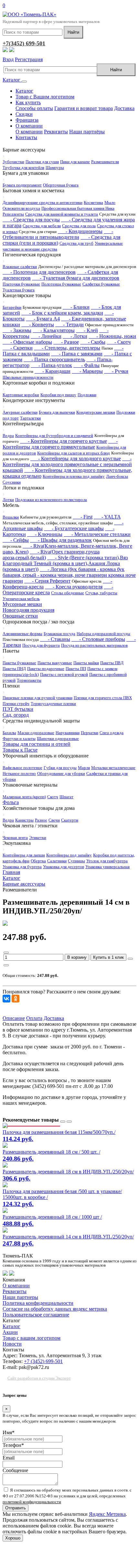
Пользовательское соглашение (36, 1314)
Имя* (9, 1432)
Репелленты (13, 214)
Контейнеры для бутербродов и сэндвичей (54, 435)
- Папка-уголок (51, 365)
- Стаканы (55, 639)
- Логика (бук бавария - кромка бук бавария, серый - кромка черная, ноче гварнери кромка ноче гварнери (69, 575)
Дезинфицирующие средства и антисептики (42, 202)
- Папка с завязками (76, 353)
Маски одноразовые (35, 732)
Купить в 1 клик (108, 957)
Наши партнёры (87, 131)
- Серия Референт (47, 581)
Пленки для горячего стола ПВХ (103, 697)
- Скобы (92, 342)
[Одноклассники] (15, 998)
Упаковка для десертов (63, 866)
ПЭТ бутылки (18, 709)
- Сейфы (16, 540)
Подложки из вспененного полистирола (51, 499)
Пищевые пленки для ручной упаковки (37, 697)
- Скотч (119, 342)
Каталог (12, 80)
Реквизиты (56, 131)
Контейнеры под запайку (69, 855)
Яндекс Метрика (107, 1514)
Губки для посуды (60, 767)
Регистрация (29, 59)
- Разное (66, 342)
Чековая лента (15, 837)
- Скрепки (18, 348)
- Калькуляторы (54, 330)
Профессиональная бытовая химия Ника (77, 208)
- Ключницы (44, 534)
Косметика (93, 202)
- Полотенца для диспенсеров (39, 272)
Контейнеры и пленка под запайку (74, 476)
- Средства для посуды (31, 219)
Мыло (109, 202)
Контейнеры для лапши (24, 855)
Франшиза (27, 120)
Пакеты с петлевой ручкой (64, 674)
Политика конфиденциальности (38, 1303)
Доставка (124, 108)
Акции (10, 1332)
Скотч (52, 796)
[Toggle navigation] (24, 82)
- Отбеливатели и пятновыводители (58, 234)
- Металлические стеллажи (97, 534)
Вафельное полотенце (22, 767)
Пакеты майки (86, 662)
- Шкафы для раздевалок (61, 540)
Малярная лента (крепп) (24, 796)
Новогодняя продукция (28, 610)
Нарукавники (68, 732)
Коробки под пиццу (58, 394)
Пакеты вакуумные (54, 662)
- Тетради (69, 324)
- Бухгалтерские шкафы (74, 528)
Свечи (54, 820)
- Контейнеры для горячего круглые (63, 441)
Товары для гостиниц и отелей (36, 744)
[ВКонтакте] (6, 998)
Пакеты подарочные (45, 668)
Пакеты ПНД (14, 668)
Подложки (87, 394)
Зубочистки (13, 161)
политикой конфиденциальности (32, 1501)
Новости (12, 1344)
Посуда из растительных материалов (94, 645)
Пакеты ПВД (111, 662)
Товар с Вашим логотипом (45, 96)
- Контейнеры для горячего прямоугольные (60, 444)
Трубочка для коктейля (23, 167)
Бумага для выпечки (57, 412)
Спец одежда (111, 732)
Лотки (8, 499)
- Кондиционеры (80, 231)
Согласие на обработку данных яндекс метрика (55, 1309)
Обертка (38, 860)
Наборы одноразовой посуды (103, 633)
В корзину (77, 957)
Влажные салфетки (20, 266)
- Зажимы (17, 330)
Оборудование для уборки (61, 773)
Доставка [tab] (54, 1018)
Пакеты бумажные (19, 662)
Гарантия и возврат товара (83, 108)
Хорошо (12, 1538)
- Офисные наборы (27, 342)
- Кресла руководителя (73, 586)
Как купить (28, 102)
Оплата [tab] (34, 1018)
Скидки (24, 114)
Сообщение (15, 1470)
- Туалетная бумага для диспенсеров (75, 278)
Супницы (76, 860)
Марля (84, 767)
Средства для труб (76, 243)
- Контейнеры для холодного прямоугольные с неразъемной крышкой (67, 464)
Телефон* (13, 1445)
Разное (41, 820)
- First (82, 517)
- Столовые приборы (98, 639)
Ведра (8, 435)
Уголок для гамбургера (107, 860)
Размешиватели (105, 161)
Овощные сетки (20, 616)
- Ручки (116, 371)
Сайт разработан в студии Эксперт (39, 1378)
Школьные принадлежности (28, 377)
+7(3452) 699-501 (24, 43)
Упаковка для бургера (22, 866)
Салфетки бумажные (101, 284)
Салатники (57, 860)
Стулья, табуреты (101, 592)
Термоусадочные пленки (53, 703)
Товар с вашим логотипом (31, 1338)
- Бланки (76, 307)
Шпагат (66, 796)
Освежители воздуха (21, 208)
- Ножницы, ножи (112, 336)
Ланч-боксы (117, 476)
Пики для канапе (75, 161)
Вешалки (11, 517)
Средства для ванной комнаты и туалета (61, 214)
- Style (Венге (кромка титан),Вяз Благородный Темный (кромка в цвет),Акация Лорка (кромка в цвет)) (65, 563)
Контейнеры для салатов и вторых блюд (73, 453)
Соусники (12, 482)
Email (9, 1457)
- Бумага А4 (43, 318)
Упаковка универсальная (107, 866)
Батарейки (12, 307)
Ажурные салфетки (20, 412)
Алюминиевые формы (22, 633)
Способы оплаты (34, 108)
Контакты (26, 137)
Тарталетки (30, 418)
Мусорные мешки (22, 604)
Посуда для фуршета (41, 645)
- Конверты (37, 324)
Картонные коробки (21, 394)
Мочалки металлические (113, 767)
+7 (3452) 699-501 (43, 1361)
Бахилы (9, 732)
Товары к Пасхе (20, 750)
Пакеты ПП (76, 668)
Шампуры (55, 167)
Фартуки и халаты (19, 738)
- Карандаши (52, 371)
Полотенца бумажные (61, 284)
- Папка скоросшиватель (54, 359)
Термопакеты (29, 680)
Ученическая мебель (21, 598)
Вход (8, 59)
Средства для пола (79, 225)
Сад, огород (16, 715)
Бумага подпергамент (22, 185)
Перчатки (89, 732)
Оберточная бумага (61, 185)
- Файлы (86, 365)
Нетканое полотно (19, 773)
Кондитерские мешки (95, 412)
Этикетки (37, 837)
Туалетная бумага (19, 289)
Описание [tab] (14, 1018)
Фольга (11, 802)
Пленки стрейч (16, 703)
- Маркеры (87, 371)
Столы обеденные (67, 592)
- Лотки (75, 336)
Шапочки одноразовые (58, 738)
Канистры (24, 820)
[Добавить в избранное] (130, 959)
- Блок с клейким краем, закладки (62, 313)
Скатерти (69, 820)
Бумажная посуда (59, 633)
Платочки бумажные (21, 284)
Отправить (15, 1507)
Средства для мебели (42, 225)
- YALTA (107, 517)
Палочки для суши (42, 161)
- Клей (87, 330)
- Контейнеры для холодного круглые (75, 458)
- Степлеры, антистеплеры (67, 348)
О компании (29, 126)
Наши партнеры (20, 1297)
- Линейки (46, 336)
